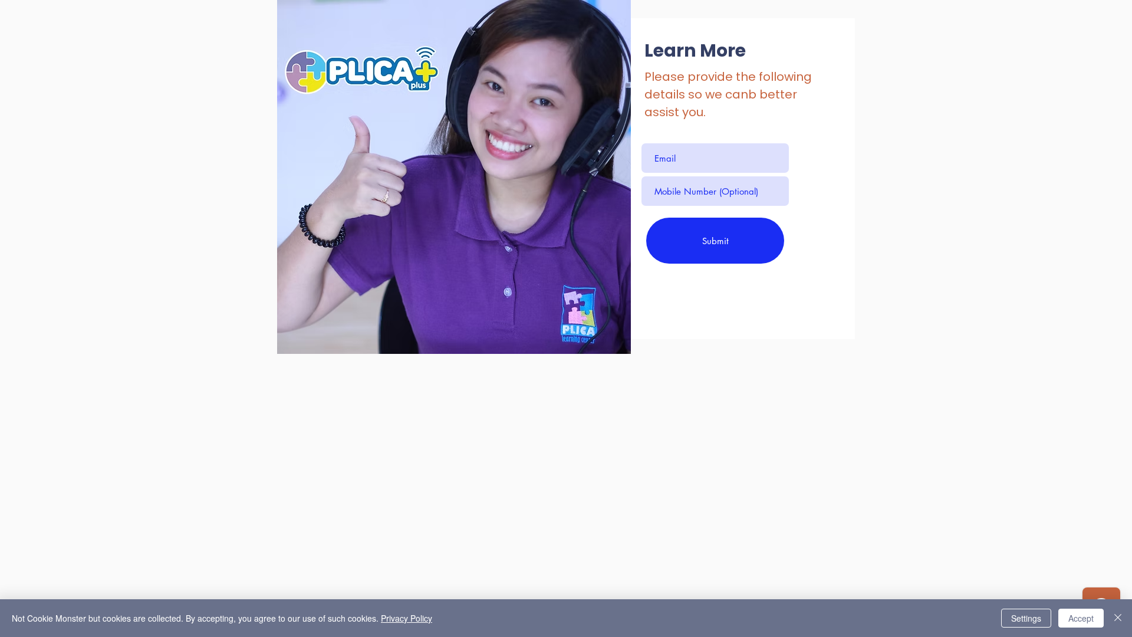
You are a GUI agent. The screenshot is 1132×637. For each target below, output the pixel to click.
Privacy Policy (406, 618)
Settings (1026, 618)
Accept (1081, 618)
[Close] (1118, 618)
